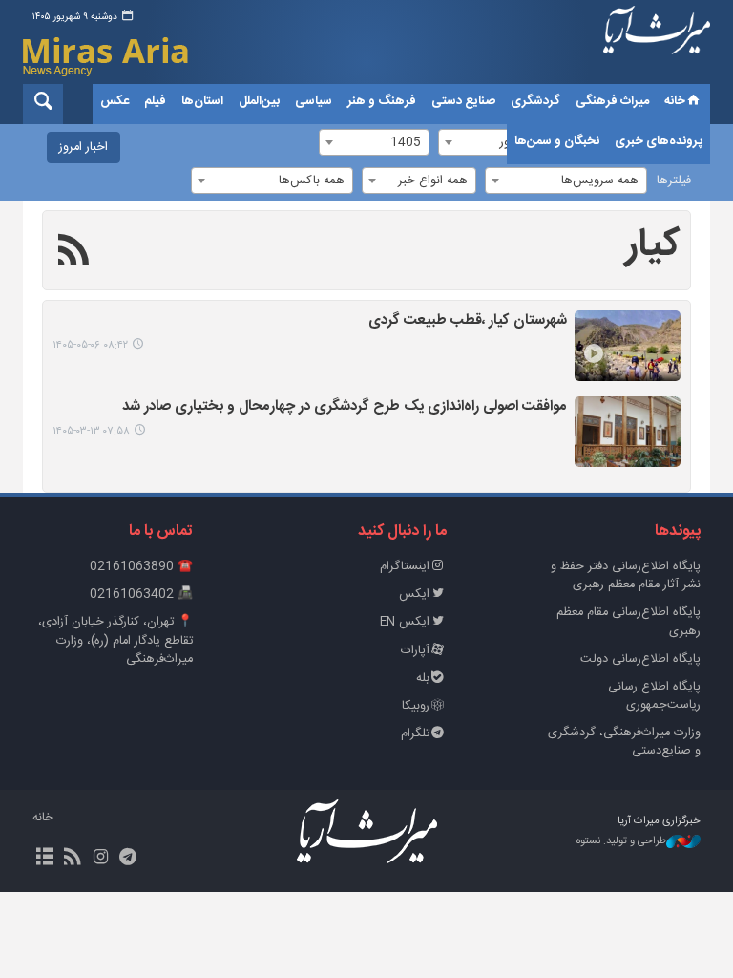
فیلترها (674, 181)
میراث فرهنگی (612, 101)
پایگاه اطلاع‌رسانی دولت (640, 659)
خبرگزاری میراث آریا (656, 45)
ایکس (414, 595)
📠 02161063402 (141, 595)
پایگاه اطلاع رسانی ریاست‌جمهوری (654, 696)
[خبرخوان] (72, 858)
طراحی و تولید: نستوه (621, 842)
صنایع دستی (463, 101)
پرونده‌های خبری (658, 141)
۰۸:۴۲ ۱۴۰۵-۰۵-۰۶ (90, 345)
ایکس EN (404, 622)
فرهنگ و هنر (381, 101)
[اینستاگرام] (100, 858)
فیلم (155, 101)
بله (422, 679)
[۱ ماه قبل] (628, 345)
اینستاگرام (404, 567)
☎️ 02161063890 (141, 567)
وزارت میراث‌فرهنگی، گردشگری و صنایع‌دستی (624, 742)
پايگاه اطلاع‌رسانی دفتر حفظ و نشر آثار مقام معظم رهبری (626, 576)
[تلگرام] (128, 858)
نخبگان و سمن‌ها (556, 141)
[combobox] (566, 180)
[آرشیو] (44, 858)
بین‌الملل (259, 101)
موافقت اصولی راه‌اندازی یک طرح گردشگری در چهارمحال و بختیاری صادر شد (344, 407)
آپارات (415, 651)
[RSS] (73, 253)
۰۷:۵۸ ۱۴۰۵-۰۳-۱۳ (91, 431)
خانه (674, 101)
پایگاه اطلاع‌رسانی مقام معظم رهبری (628, 622)
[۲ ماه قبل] (628, 431)
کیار (653, 245)
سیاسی (313, 101)
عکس (114, 101)
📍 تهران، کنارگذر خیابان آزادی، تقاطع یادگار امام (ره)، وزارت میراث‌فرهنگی (115, 640)
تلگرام (415, 734)
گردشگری (535, 101)
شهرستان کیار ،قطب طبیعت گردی (467, 321)
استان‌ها (202, 101)
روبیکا (415, 706)
